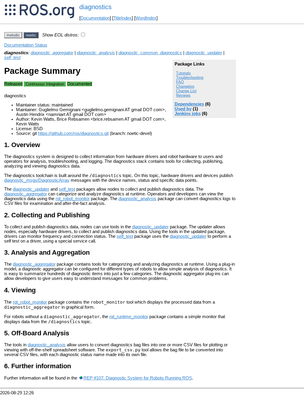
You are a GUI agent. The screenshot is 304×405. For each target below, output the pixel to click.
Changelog (185, 86)
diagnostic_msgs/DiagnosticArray (36, 180)
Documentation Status (25, 45)
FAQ (180, 82)
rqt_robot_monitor (73, 198)
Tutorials (183, 73)
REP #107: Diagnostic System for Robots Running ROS (137, 378)
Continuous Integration (45, 84)
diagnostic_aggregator (52, 52)
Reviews (183, 95)
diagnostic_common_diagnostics (150, 52)
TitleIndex (122, 18)
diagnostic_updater (204, 52)
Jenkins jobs (188, 113)
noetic (31, 35)
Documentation (95, 18)
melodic (13, 35)
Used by (183, 108)
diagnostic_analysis (96, 52)
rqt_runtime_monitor (128, 316)
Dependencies (189, 104)
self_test (12, 57)
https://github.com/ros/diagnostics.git (73, 133)
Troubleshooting (189, 77)
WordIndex (145, 18)
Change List (186, 91)
